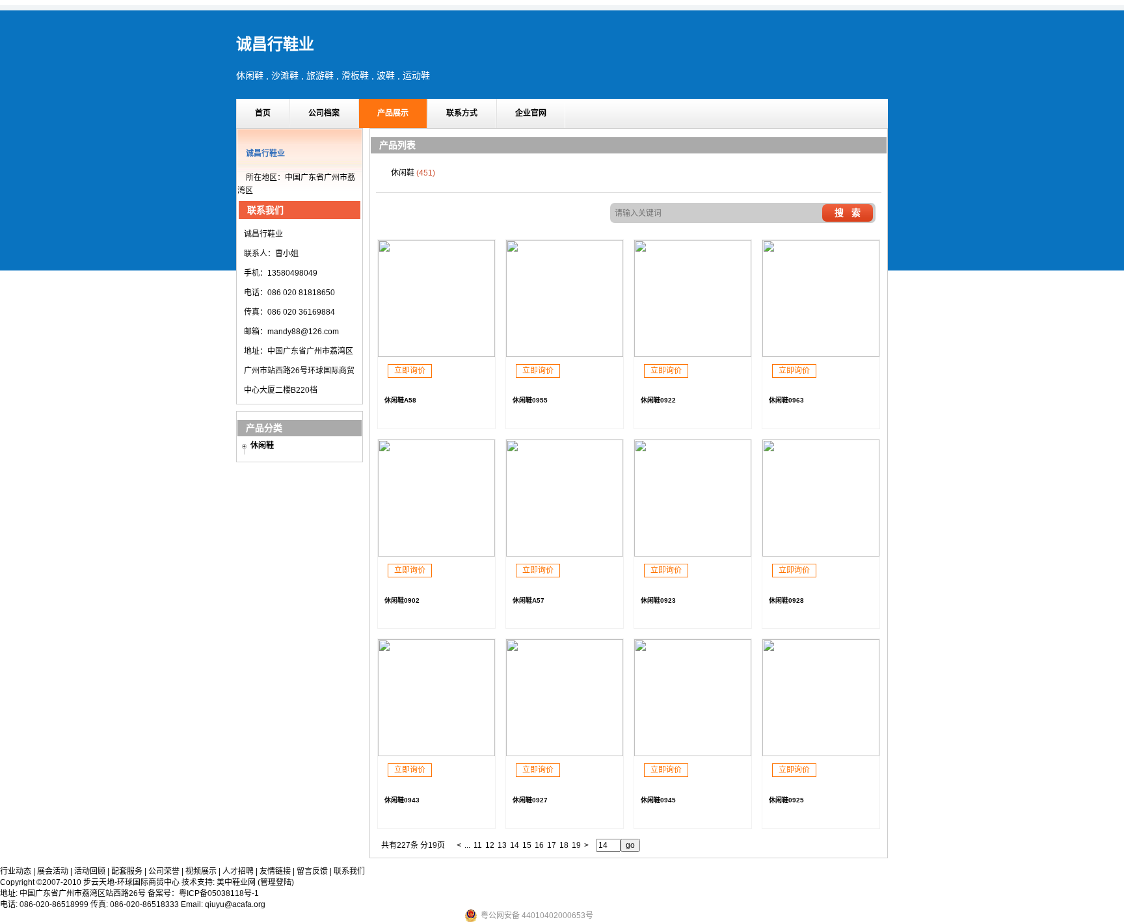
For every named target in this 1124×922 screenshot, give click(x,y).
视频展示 (201, 871)
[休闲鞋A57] (564, 554)
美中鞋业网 (236, 882)
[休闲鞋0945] (692, 753)
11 (478, 845)
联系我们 (349, 871)
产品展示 (392, 113)
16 (539, 845)
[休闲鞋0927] (564, 753)
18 (564, 845)
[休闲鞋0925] (820, 753)
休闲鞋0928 (786, 600)
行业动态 (15, 871)
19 (576, 845)
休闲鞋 (262, 445)
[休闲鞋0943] (436, 753)
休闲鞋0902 (402, 600)
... (467, 845)
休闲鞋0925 (786, 800)
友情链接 (275, 871)
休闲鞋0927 (530, 800)
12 (489, 845)
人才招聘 (238, 871)
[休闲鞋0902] (436, 554)
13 (502, 845)
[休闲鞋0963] (820, 354)
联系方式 (461, 113)
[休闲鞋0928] (820, 554)
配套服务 (126, 871)
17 (551, 845)
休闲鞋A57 (528, 600)
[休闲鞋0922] (692, 354)
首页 (263, 113)
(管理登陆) (276, 882)
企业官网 (530, 113)
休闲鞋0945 (658, 800)
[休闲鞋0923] (692, 554)
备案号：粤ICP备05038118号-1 (203, 893)
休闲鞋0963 (786, 400)
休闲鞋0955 (530, 400)
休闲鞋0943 (402, 800)
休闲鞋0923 (658, 600)
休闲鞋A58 (400, 400)
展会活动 (52, 871)
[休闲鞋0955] (564, 354)
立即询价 (409, 370)
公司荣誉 (164, 871)
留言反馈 (312, 871)
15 (526, 845)
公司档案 (324, 113)
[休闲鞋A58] (436, 354)
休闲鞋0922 (658, 400)
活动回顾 (89, 871)
